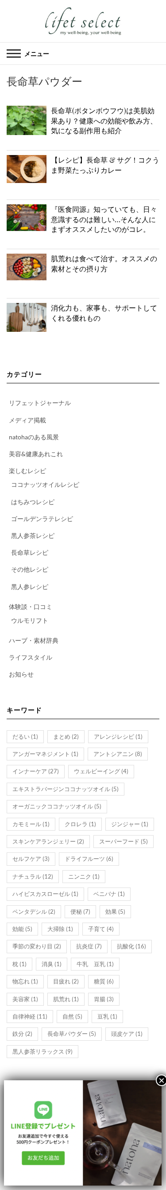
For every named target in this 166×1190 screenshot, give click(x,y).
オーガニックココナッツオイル (56, 806)
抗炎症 (89, 946)
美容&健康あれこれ (36, 454)
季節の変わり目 (36, 946)
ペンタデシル (33, 911)
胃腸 (104, 999)
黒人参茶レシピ (32, 535)
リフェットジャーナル (40, 402)
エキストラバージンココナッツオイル (65, 788)
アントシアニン (117, 753)
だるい (25, 736)
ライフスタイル (30, 657)
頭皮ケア (127, 1033)
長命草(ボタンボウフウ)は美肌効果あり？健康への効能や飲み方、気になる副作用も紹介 (104, 120)
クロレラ (80, 824)
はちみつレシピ (32, 501)
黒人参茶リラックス (42, 1051)
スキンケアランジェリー (48, 841)
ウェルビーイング (101, 771)
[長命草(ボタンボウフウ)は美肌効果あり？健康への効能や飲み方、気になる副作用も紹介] (26, 120)
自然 (72, 1016)
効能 (22, 928)
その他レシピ (29, 569)
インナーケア (35, 771)
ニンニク (84, 876)
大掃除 (60, 928)
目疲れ (66, 981)
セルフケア (31, 858)
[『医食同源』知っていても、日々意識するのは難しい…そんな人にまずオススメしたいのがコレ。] (26, 217)
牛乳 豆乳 (95, 963)
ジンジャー (129, 824)
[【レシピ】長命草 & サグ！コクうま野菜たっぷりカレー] (26, 169)
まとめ (66, 736)
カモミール (31, 824)
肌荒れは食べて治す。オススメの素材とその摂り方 (104, 263)
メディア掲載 (27, 420)
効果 (115, 911)
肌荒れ (66, 999)
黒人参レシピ (29, 586)
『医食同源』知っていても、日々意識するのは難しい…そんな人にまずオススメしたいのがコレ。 (104, 219)
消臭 (52, 963)
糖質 (104, 981)
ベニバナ (109, 893)
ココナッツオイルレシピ (45, 484)
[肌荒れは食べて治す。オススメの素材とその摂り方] (26, 267)
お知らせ (21, 674)
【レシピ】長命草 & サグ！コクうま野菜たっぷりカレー (105, 164)
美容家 (25, 999)
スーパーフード (123, 841)
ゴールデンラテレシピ (42, 518)
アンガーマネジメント (45, 753)
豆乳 (107, 1016)
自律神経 (29, 1016)
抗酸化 (131, 946)
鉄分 (22, 1033)
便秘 (80, 911)
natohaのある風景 (34, 437)
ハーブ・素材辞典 (33, 640)
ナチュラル (32, 876)
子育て (101, 928)
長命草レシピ (29, 552)
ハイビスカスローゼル (45, 893)
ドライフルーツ (89, 858)
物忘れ (25, 981)
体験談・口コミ (30, 606)
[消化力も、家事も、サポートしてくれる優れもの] (26, 317)
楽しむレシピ (27, 470)
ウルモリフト (29, 620)
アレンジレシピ (118, 736)
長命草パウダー (71, 1033)
